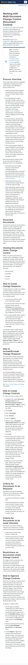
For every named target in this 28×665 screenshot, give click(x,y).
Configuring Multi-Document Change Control (14, 60)
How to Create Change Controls (13, 384)
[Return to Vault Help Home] (9, 2)
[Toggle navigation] (25, 2)
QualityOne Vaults (8, 27)
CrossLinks (13, 111)
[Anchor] (22, 79)
